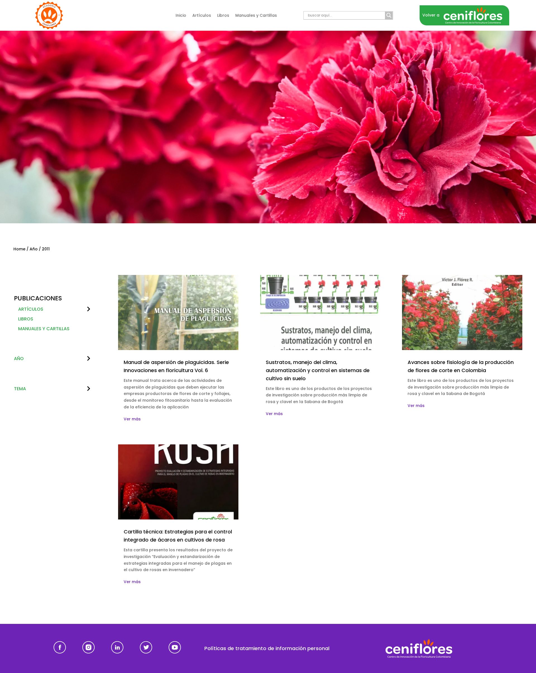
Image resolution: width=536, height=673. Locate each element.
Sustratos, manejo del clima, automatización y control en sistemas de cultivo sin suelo (318, 370)
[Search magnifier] (389, 15)
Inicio (181, 15)
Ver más (132, 419)
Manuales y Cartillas (256, 15)
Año (34, 249)
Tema (20, 388)
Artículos (201, 15)
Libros (223, 15)
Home (19, 249)
